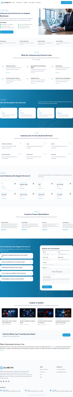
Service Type (45, 257)
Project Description (47, 277)
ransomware (53, 346)
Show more (2, 350)
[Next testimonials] (4, 234)
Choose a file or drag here (57, 271)
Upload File (46, 267)
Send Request (46, 286)
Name (44, 252)
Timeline (44, 262)
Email (59, 252)
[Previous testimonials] (1, 234)
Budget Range (60, 257)
